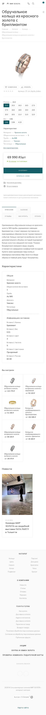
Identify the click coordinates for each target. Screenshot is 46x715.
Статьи (23, 588)
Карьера (23, 595)
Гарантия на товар (23, 624)
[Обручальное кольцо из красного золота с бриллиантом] (23, 63)
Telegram (26, 673)
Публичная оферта (23, 637)
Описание (9, 210)
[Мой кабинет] (37, 4)
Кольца (11, 558)
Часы (34, 568)
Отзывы (8, 216)
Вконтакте (20, 673)
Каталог (23, 554)
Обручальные (20, 144)
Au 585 (14, 138)
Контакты (23, 598)
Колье (11, 568)
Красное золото (21, 132)
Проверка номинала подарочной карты (23, 655)
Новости (23, 585)
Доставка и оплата (23, 614)
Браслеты (34, 565)
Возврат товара (23, 628)
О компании (23, 580)
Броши (34, 572)
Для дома (34, 562)
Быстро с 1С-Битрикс (21, 697)
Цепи (12, 562)
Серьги (11, 565)
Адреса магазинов (23, 618)
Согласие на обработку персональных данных (23, 634)
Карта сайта (23, 708)
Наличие (24, 210)
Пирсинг (34, 558)
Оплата (38, 216)
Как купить (23, 216)
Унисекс (17, 141)
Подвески (11, 572)
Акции (23, 646)
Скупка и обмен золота (23, 650)
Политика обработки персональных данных (23, 631)
